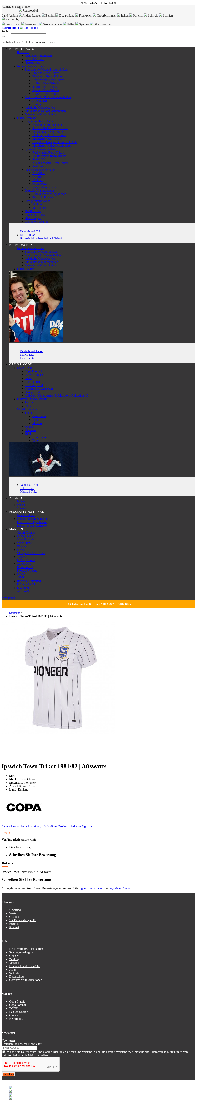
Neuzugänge (32, 62)
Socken (21, 508)
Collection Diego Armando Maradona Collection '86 (56, 395)
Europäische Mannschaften (41, 251)
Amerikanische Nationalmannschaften (48, 97)
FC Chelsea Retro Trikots (47, 131)
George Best (32, 392)
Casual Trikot (25, 367)
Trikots (29, 412)
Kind (28, 433)
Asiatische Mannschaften (40, 107)
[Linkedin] (7, 1077)
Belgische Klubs (35, 214)
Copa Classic (25, 536)
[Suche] (3, 36)
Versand (14, 962)
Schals (21, 504)
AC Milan (38, 173)
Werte (12, 913)
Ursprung (15, 909)
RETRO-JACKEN (21, 244)
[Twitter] (4, 1077)
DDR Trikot (27, 235)
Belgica (50, 15)
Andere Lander (32, 15)
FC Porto (37, 204)
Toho (35, 419)
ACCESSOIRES (19, 498)
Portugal (138, 15)
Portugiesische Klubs (37, 201)
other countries (102, 24)
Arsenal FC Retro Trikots (47, 124)
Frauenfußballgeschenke (32, 522)
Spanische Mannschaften (40, 149)
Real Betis (38, 166)
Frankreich (85, 15)
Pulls (28, 406)
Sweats (29, 402)
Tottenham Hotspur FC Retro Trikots (54, 142)
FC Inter (37, 180)
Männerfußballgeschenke (32, 518)
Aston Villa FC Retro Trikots (50, 128)
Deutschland (66, 15)
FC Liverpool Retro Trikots (49, 135)
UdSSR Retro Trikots (45, 93)
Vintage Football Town (39, 388)
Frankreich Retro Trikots (47, 76)
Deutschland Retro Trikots (48, 79)
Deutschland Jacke (31, 351)
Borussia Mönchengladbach (49, 194)
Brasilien (37, 104)
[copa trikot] (43, 474)
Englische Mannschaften (39, 121)
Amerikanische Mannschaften (43, 255)
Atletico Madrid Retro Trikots (50, 162)
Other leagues (33, 218)
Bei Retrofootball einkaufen (26, 948)
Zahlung (14, 959)
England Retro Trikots (45, 73)
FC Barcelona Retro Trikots (49, 156)
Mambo (37, 423)
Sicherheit (15, 973)
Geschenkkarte (26, 515)
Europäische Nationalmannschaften (46, 69)
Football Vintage (27, 570)
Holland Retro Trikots (45, 83)
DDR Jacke (27, 354)
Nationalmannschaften (38, 55)
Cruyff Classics (34, 374)
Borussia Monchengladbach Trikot (41, 238)
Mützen (21, 501)
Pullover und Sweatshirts (32, 399)
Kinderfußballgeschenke (32, 525)
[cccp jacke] (36, 341)
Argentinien (39, 100)
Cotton (21, 574)
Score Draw (24, 542)
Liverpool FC (25, 587)
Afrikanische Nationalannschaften (45, 111)
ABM (20, 577)
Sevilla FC (38, 159)
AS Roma (38, 176)
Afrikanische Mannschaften (41, 262)
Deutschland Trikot (31, 231)
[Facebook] (2, 1077)
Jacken (29, 426)
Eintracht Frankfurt (43, 197)
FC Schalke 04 (26, 584)
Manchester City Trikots (47, 138)
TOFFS (21, 556)
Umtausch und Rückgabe (24, 966)
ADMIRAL (24, 563)
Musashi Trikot (29, 491)
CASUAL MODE (20, 364)
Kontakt (14, 927)
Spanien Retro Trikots (45, 90)
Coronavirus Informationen (25, 980)
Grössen (14, 955)
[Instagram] (5, 1077)
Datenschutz (16, 976)
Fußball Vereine (34, 59)
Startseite (14, 612)
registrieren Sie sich (120, 888)
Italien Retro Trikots (44, 86)
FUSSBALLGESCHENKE (26, 511)
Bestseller (23, 52)
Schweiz (153, 15)
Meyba (21, 549)
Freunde (14, 923)
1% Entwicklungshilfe (22, 920)
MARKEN (16, 529)
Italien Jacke (27, 358)
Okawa (21, 546)
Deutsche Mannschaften (39, 190)
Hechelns (30, 430)
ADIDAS (23, 591)
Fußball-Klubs (25, 269)
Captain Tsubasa (27, 409)
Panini (28, 378)
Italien (124, 15)
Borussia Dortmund (29, 581)
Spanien (167, 15)
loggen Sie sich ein (90, 888)
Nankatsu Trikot (29, 484)
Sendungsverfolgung (21, 952)
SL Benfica (39, 207)
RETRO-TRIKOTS (21, 48)
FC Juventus (40, 183)
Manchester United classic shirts (51, 145)
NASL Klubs (33, 211)
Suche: (6, 31)
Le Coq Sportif (34, 385)
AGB (12, 969)
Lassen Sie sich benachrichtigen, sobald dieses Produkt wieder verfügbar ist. (48, 826)
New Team (39, 416)
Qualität (14, 916)
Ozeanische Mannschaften (41, 114)
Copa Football (33, 371)
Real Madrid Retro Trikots (48, 152)
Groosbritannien (106, 15)
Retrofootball (33, 381)
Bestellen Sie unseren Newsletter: (22, 1044)
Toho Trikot (27, 488)
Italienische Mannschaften (40, 169)
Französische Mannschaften (41, 187)
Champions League (36, 221)
